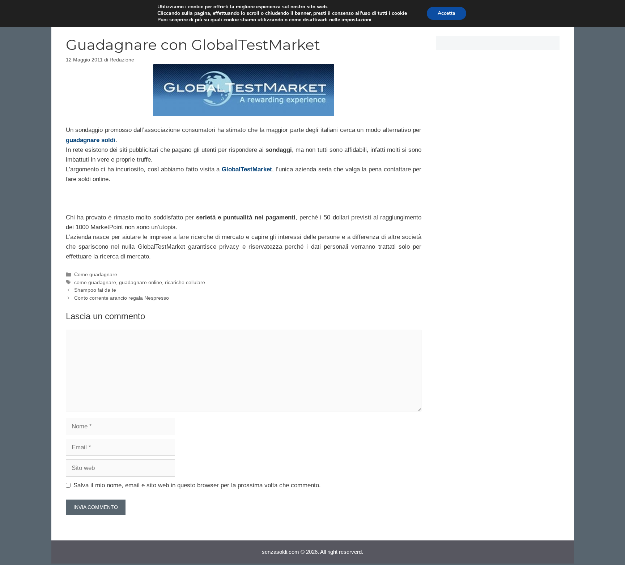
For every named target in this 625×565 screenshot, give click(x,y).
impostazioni (356, 20)
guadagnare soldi (90, 140)
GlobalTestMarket (247, 169)
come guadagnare (95, 282)
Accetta (446, 13)
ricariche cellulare (185, 282)
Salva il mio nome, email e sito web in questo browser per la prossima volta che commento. (197, 485)
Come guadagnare (95, 274)
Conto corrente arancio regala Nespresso (121, 298)
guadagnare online (140, 282)
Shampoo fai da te (95, 290)
